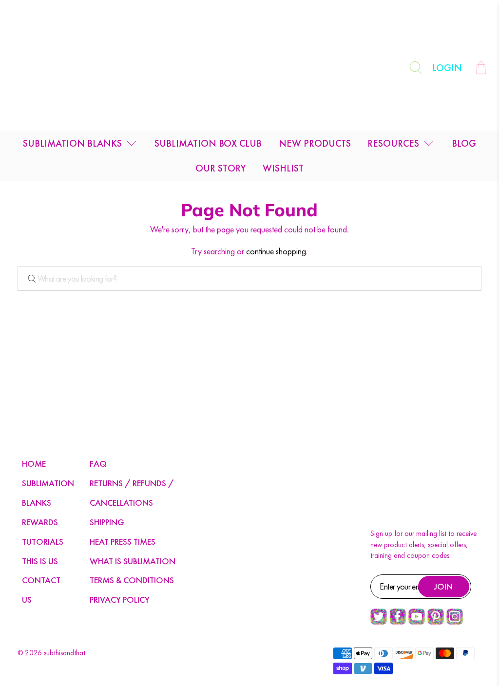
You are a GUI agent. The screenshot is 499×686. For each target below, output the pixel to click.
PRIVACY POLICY (120, 599)
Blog (464, 143)
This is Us (40, 561)
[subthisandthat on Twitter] (378, 622)
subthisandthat (64, 653)
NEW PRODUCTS (315, 143)
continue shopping (276, 251)
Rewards (40, 522)
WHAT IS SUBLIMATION (132, 561)
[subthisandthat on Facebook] (397, 622)
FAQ (98, 463)
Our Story (220, 168)
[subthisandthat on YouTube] (416, 622)
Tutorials (42, 541)
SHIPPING (107, 522)
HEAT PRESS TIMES (122, 541)
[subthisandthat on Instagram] (454, 622)
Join (443, 586)
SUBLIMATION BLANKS (72, 143)
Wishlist (283, 168)
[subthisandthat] (249, 67)
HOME (34, 463)
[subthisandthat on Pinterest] (435, 622)
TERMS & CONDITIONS (132, 580)
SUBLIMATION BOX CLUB (208, 143)
